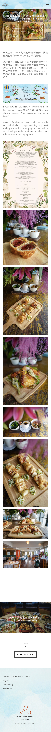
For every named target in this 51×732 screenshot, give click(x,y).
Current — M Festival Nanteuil (16, 677)
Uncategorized (18, 31)
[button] (47, 4)
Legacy (6, 681)
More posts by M (25, 654)
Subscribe (7, 689)
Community (8, 685)
